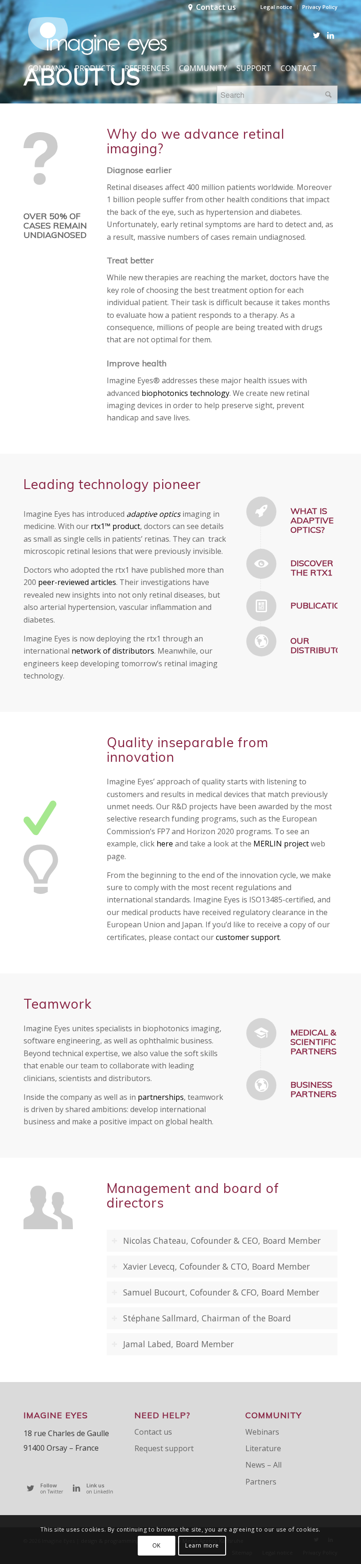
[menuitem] (277, 7)
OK (156, 1545)
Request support (164, 1448)
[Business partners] (261, 1085)
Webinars (262, 1432)
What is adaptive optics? (312, 520)
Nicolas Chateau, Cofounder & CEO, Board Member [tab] (222, 1240)
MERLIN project (281, 843)
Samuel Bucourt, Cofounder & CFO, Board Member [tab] (221, 1292)
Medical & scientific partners (313, 1042)
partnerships (161, 1097)
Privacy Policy (319, 6)
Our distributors (321, 645)
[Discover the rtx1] (261, 564)
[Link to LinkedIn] (330, 35)
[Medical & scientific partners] (261, 1033)
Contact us (216, 7)
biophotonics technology (185, 393)
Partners (260, 1482)
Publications (321, 605)
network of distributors (112, 651)
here (165, 843)
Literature (263, 1448)
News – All (263, 1465)
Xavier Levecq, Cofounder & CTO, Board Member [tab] (216, 1266)
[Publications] (261, 606)
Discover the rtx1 (311, 568)
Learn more (202, 1545)
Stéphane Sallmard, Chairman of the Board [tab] (207, 1318)
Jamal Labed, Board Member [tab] (178, 1344)
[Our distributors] (261, 641)
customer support (248, 937)
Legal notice (276, 6)
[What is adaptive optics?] (261, 512)
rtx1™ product (114, 526)
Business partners (313, 1089)
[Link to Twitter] (316, 35)
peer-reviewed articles (77, 582)
